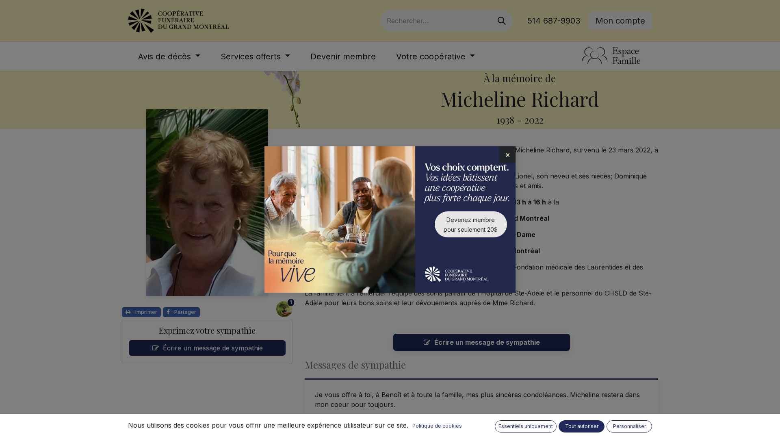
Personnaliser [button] (629, 426)
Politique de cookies (437, 426)
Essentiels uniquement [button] (525, 426)
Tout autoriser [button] (581, 426)
